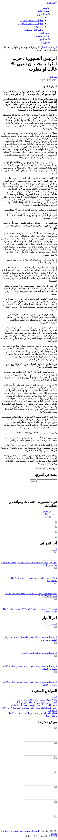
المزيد (54, 549)
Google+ (47, 517)
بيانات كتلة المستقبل (33, 30)
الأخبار (44, 47)
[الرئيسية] (52, 2)
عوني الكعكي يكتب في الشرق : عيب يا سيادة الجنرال (32, 705)
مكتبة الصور (44, 39)
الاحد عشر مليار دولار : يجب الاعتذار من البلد (36, 702)
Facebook (47, 511)
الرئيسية (46, 8)
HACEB (53, 836)
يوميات (40, 17)
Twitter (48, 514)
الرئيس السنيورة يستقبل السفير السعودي (38, 653)
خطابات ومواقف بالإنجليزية (30, 23)
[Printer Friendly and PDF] (48, 81)
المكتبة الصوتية (43, 36)
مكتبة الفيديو (44, 33)
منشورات (45, 42)
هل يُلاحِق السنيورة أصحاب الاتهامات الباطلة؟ (36, 699)
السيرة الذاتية (44, 11)
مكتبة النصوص (43, 14)
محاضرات (38, 26)
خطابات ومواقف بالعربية (31, 20)
